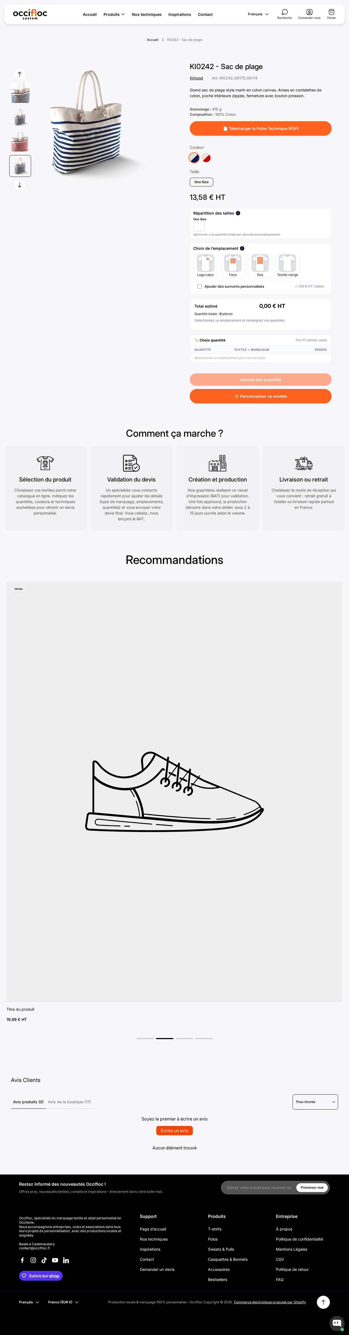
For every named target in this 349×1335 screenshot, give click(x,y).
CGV (280, 1259)
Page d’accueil (153, 1229)
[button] (145, 1038)
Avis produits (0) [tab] (28, 1101)
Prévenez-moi (312, 1187)
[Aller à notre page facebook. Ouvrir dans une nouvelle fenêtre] (22, 1260)
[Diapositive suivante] (20, 185)
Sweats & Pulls (221, 1249)
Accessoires (219, 1269)
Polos (213, 1239)
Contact (147, 1259)
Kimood (196, 78)
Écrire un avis (174, 1130)
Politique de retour (292, 1269)
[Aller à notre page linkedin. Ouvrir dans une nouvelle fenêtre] (66, 1260)
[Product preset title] (174, 792)
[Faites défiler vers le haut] (323, 1302)
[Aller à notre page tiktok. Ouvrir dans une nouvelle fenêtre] (44, 1260)
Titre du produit (20, 1009)
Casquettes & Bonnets (228, 1259)
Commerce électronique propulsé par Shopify (270, 1302)
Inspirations (150, 1249)
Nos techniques (154, 1239)
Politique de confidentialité (299, 1239)
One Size (199, 219)
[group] (20, 93)
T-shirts (214, 1229)
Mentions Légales (291, 1249)
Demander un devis (157, 1269)
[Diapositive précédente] (20, 74)
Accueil (152, 40)
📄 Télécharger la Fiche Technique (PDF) (261, 128)
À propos (284, 1229)
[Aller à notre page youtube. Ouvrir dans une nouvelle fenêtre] (55, 1260)
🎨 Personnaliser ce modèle (260, 396)
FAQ (280, 1279)
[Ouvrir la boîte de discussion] (337, 1323)
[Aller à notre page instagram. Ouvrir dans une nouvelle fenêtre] (33, 1260)
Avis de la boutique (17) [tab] (69, 1101)
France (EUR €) (60, 1302)
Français (255, 14)
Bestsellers (217, 1279)
